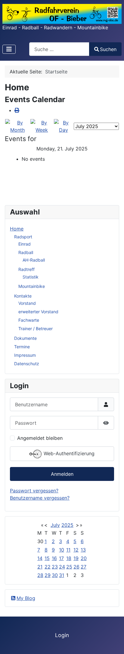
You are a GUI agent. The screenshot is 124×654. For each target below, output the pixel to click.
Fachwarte (28, 320)
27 (83, 567)
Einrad (24, 243)
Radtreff (26, 269)
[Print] (16, 110)
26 (76, 567)
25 (69, 567)
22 (48, 567)
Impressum (25, 355)
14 (39, 558)
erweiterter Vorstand (38, 311)
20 (84, 558)
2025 (67, 525)
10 (61, 550)
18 (68, 558)
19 (76, 558)
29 (48, 575)
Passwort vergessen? (34, 491)
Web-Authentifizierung (68, 454)
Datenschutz (26, 363)
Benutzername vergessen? (40, 498)
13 (83, 550)
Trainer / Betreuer (35, 328)
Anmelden (62, 474)
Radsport (23, 236)
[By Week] (41, 126)
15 (47, 558)
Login (62, 635)
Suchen (108, 49)
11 (68, 550)
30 (55, 575)
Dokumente (25, 338)
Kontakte (23, 295)
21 (39, 567)
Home (16, 229)
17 (61, 558)
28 (40, 575)
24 (62, 567)
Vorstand (27, 303)
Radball (25, 252)
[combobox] (59, 49)
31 (61, 575)
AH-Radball (34, 260)
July (55, 525)
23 (55, 567)
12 (76, 550)
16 (54, 558)
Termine (22, 346)
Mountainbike (31, 286)
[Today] (63, 126)
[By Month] (17, 126)
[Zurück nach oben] (113, 642)
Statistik (31, 276)
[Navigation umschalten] (9, 49)
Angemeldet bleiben (40, 438)
